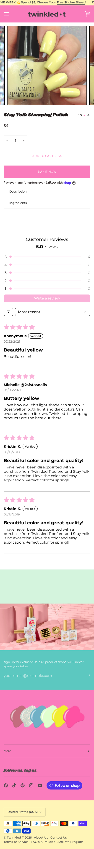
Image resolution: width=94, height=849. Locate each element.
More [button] (7, 751)
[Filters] (8, 312)
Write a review (47, 298)
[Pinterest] (23, 785)
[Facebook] (6, 785)
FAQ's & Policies (43, 842)
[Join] (86, 675)
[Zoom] (16, 97)
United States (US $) (23, 812)
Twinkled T (15, 837)
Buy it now (47, 171)
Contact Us (58, 837)
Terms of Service (16, 842)
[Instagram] (31, 785)
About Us (41, 837)
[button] (47, 257)
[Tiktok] (14, 785)
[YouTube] (40, 785)
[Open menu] (10, 13)
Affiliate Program (70, 842)
